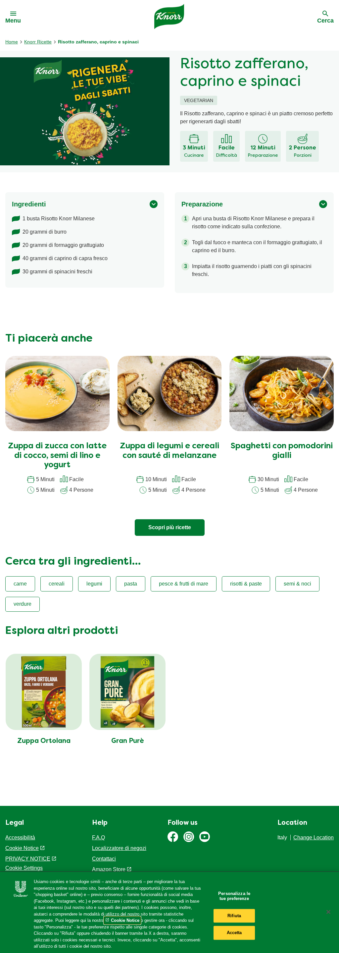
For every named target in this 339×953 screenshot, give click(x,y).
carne (20, 584)
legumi (94, 584)
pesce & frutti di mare (183, 584)
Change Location (313, 837)
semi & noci (297, 584)
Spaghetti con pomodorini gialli (282, 451)
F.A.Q (98, 837)
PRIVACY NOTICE (27, 859)
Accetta (234, 932)
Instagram (188, 836)
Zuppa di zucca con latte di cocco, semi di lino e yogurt (57, 456)
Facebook (173, 836)
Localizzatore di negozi (119, 848)
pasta (130, 584)
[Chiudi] (328, 912)
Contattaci (104, 859)
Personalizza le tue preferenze (234, 896)
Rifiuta (234, 915)
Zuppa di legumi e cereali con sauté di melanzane (169, 451)
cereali (57, 584)
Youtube (204, 836)
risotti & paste (246, 584)
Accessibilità (20, 837)
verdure (22, 604)
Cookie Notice (22, 848)
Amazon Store (108, 869)
